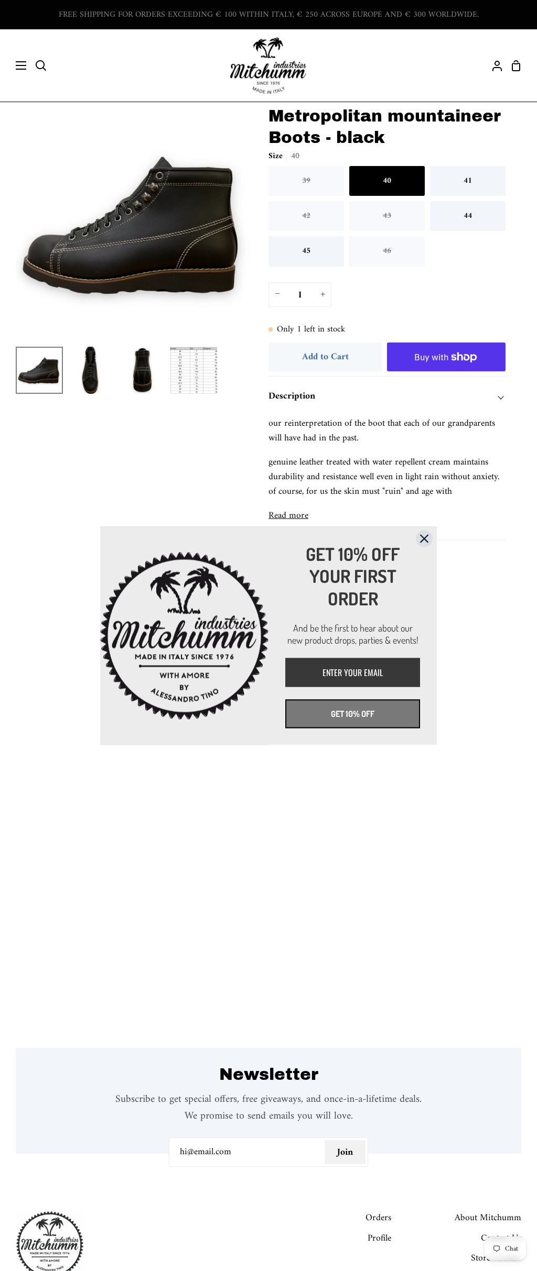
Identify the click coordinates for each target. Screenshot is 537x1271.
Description (291, 396)
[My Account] (493, 65)
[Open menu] (13, 65)
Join (345, 1152)
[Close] (424, 538)
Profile (379, 1238)
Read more (288, 516)
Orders (378, 1218)
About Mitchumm (488, 1218)
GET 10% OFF (352, 714)
